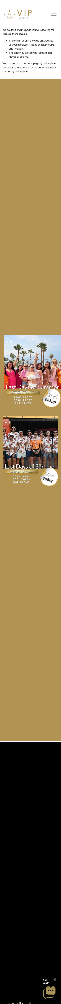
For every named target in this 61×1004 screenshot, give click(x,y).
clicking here (49, 63)
